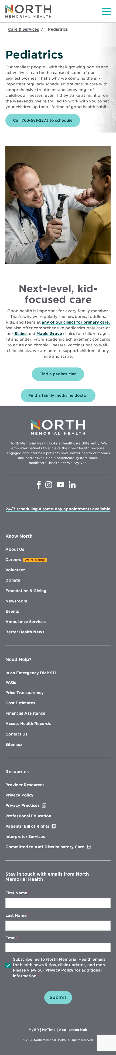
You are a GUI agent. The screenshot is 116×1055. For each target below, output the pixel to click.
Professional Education (28, 816)
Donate (12, 580)
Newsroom (16, 601)
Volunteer (15, 570)
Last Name (16, 915)
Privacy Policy (19, 795)
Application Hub (73, 1030)
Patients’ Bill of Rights (38, 826)
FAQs (10, 682)
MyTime (49, 1030)
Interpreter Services (25, 836)
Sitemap (13, 744)
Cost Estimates (20, 703)
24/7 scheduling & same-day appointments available (58, 509)
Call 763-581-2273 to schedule (43, 120)
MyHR (35, 1030)
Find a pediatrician (58, 374)
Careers (13, 559)
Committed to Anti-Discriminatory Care (56, 846)
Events (12, 611)
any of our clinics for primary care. (76, 322)
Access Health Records (28, 723)
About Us (14, 549)
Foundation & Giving (25, 591)
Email (10, 938)
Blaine (20, 333)
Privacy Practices (33, 805)
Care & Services (23, 29)
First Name (16, 893)
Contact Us (16, 734)
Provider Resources (24, 785)
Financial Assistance (25, 713)
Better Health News (24, 632)
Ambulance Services (25, 622)
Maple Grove (49, 333)
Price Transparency (24, 693)
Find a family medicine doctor (58, 395)
